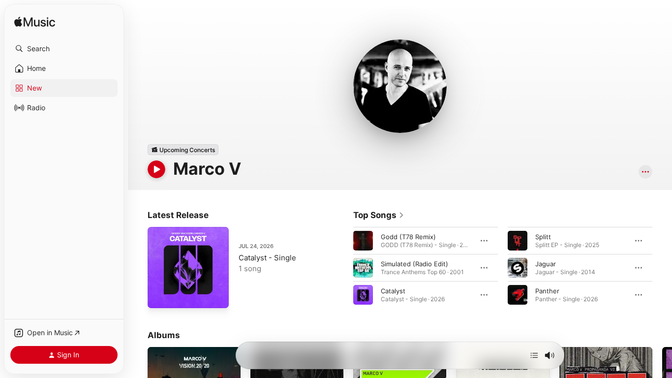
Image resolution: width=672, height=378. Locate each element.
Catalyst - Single (267, 257)
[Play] (156, 169)
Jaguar (545, 264)
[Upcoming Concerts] (183, 149)
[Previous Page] (343, 268)
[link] (378, 215)
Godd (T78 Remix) (408, 237)
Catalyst (393, 291)
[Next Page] (662, 268)
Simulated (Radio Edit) (414, 264)
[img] (34, 22)
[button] (64, 48)
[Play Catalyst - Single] (160, 295)
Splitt (543, 237)
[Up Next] (534, 355)
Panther (547, 291)
